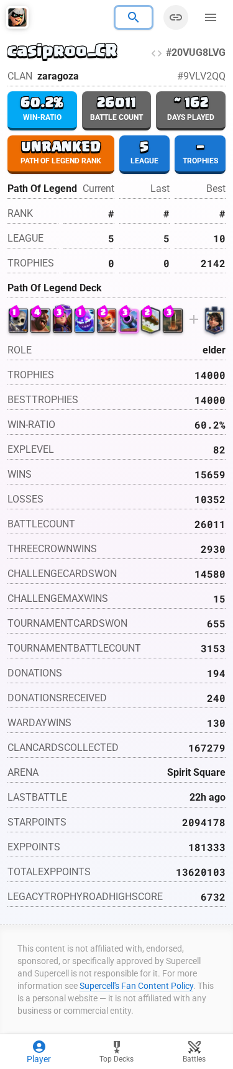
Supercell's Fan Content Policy (136, 986)
